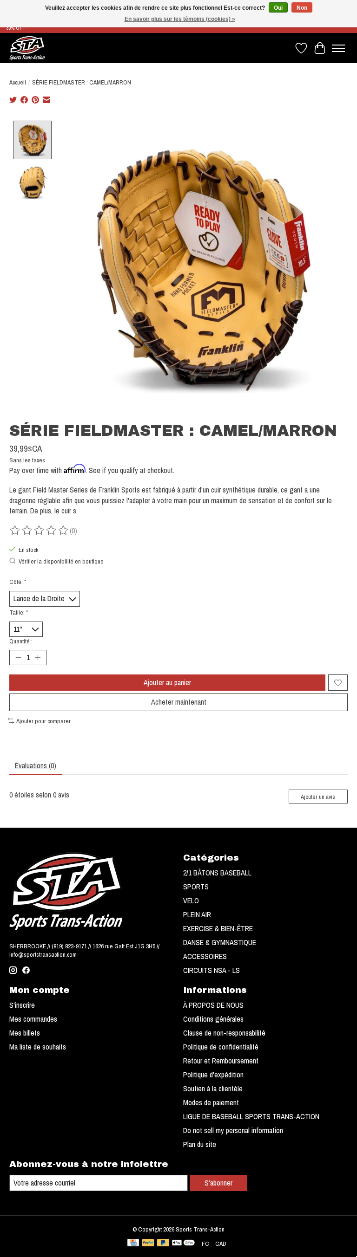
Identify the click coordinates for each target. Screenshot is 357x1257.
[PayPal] (148, 1243)
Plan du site (199, 1144)
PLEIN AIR (197, 914)
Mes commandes (33, 1019)
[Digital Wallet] (183, 1243)
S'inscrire (22, 1005)
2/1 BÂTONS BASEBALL (217, 873)
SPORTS (196, 886)
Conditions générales (213, 1019)
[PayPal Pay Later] (163, 1243)
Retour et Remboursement (220, 1061)
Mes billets (24, 1033)
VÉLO (191, 900)
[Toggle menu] (338, 48)
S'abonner (218, 1183)
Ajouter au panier (167, 682)
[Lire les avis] (39, 530)
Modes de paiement (211, 1102)
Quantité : (21, 641)
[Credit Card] (133, 1243)
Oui (278, 8)
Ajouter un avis (318, 797)
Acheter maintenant (178, 702)
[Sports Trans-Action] (27, 48)
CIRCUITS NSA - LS (211, 970)
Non (302, 8)
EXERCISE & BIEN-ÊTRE (218, 928)
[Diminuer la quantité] (18, 658)
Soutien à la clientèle (213, 1088)
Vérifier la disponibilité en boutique (61, 561)
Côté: (17, 581)
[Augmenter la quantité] (38, 658)
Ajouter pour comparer (43, 721)
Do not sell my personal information (233, 1130)
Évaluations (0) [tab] (35, 765)
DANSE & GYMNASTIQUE (219, 942)
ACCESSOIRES (205, 956)
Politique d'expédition (213, 1074)
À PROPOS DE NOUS (213, 1005)
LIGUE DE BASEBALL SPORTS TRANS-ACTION (251, 1116)
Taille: (18, 612)
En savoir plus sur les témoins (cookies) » (180, 19)
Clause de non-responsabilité (224, 1033)
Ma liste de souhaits (37, 1047)
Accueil (17, 82)
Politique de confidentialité (220, 1047)
